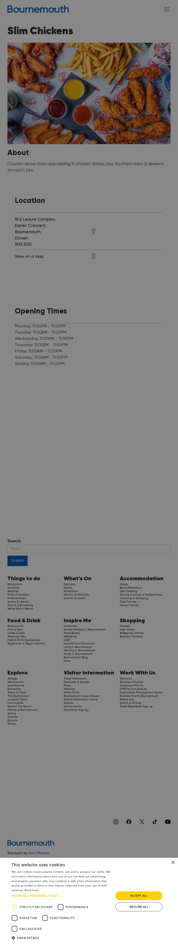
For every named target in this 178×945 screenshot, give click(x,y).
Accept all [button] (139, 896)
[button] (61, 896)
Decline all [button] (139, 907)
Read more (31, 890)
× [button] (173, 862)
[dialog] (89, 901)
